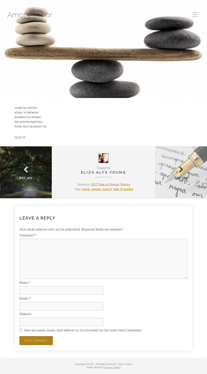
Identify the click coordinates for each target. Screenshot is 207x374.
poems (96, 189)
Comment (27, 235)
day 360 (25, 178)
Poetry (125, 184)
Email (25, 298)
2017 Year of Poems (105, 184)
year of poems (123, 189)
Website (25, 314)
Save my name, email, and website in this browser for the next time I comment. (83, 330)
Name (24, 282)
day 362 (181, 178)
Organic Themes (112, 367)
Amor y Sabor (29, 15)
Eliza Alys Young (103, 172)
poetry (107, 189)
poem (86, 189)
